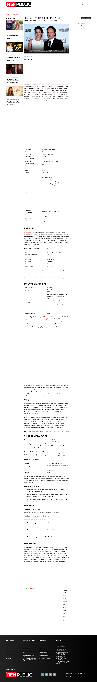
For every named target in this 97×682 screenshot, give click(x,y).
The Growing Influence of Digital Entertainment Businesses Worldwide (61, 649)
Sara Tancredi (59, 385)
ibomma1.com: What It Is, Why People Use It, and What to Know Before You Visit (29, 648)
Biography (14, 14)
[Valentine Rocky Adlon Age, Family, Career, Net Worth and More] (14, 91)
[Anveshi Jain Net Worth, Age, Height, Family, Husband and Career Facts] (14, 47)
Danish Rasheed (28, 59)
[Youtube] (54, 674)
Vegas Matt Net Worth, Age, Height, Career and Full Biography (12, 657)
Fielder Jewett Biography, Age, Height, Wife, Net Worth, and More (50, 431)
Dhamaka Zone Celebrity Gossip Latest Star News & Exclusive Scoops (29, 655)
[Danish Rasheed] (43, 605)
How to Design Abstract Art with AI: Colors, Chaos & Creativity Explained (62, 653)
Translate (81, 25)
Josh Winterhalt (28, 232)
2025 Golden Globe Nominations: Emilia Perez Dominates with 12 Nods (29, 659)
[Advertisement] (46, 72)
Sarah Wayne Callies (41, 317)
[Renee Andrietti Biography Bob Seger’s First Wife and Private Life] (14, 69)
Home (7, 14)
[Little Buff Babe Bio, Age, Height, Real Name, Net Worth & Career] (14, 25)
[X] (50, 674)
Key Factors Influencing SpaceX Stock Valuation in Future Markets (62, 662)
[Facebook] (42, 674)
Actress (9, 32)
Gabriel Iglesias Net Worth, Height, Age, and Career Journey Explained (13, 651)
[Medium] (63, 619)
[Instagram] (46, 674)
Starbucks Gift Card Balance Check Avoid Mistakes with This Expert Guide (46, 648)
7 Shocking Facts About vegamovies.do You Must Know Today (29, 651)
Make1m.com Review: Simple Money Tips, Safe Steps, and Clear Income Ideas (45, 651)
